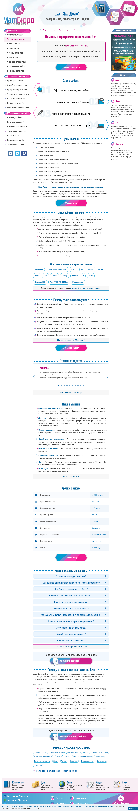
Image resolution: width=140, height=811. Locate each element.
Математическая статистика (43, 757)
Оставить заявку (71, 348)
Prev (34, 376)
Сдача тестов (13, 48)
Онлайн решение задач (17, 85)
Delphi (90, 269)
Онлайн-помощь (14, 44)
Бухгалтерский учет (87, 761)
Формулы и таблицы (16, 131)
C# (82, 269)
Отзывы (123, 75)
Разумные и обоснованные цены (47, 785)
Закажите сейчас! (69, 660)
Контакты (62, 411)
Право (67, 757)
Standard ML (40, 282)
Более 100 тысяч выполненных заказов (19, 785)
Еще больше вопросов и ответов (71, 646)
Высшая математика (57, 752)
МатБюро (12, 30)
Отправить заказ (15, 35)
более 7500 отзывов (78, 469)
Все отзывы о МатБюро (71, 392)
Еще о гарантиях (71, 476)
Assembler (39, 269)
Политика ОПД (81, 803)
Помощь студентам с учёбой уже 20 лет (74, 785)
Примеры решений (15, 81)
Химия (55, 761)
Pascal (54, 276)
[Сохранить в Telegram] (17, 153)
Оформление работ (16, 66)
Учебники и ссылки (15, 144)
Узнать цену (71, 203)
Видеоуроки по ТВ (15, 140)
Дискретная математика (100, 752)
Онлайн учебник (14, 117)
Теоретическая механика (42, 761)
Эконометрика (101, 761)
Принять (132, 808)
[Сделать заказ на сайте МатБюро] (123, 70)
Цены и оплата (14, 57)
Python (75, 276)
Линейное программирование (82, 757)
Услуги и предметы (16, 39)
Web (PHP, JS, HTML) (59, 282)
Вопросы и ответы (15, 71)
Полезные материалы (17, 76)
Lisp (45, 276)
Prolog (64, 276)
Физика (86, 752)
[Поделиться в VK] (10, 153)
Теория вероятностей (74, 752)
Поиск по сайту (81, 798)
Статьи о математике (17, 99)
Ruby (91, 276)
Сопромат (59, 757)
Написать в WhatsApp (17, 800)
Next (108, 376)
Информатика (99, 757)
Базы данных (77, 282)
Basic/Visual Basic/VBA (57, 269)
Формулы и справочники (18, 108)
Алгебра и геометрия (40, 752)
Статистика (38, 765)
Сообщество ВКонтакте (17, 796)
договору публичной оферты (73, 418)
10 (83, 385)
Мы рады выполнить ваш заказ (126, 785)
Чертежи (64, 761)
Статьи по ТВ (13, 135)
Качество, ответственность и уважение (102, 785)
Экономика (74, 761)
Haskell (101, 269)
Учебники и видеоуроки (18, 94)
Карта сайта (61, 803)
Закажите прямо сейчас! (72, 736)
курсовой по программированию (85, 288)
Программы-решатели (17, 90)
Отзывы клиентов (15, 53)
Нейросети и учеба (15, 103)
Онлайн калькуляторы (17, 126)
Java (37, 276)
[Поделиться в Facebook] (24, 153)
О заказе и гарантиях (16, 62)
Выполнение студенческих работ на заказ (56, 771)
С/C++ (73, 269)
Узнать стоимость (71, 67)
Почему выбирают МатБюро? (71, 340)
